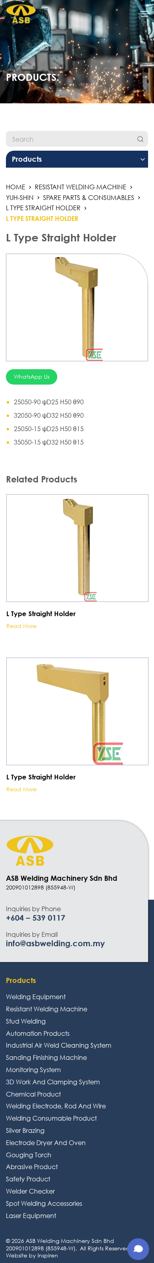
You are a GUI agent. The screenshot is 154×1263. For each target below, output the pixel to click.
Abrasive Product (32, 1166)
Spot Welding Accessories (44, 1203)
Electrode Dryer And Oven (46, 1142)
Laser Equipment (31, 1215)
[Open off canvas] (144, 13)
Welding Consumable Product (51, 1118)
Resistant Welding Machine (46, 1009)
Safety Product (28, 1179)
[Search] (140, 139)
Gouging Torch (28, 1155)
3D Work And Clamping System (53, 1082)
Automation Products (37, 1033)
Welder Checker (30, 1191)
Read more (21, 626)
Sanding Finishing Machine (46, 1057)
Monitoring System (33, 1069)
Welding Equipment (36, 996)
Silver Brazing (25, 1130)
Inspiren (48, 1255)
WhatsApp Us (31, 376)
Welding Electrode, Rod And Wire (56, 1106)
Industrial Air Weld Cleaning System (58, 1045)
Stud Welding (26, 1021)
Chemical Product (33, 1094)
